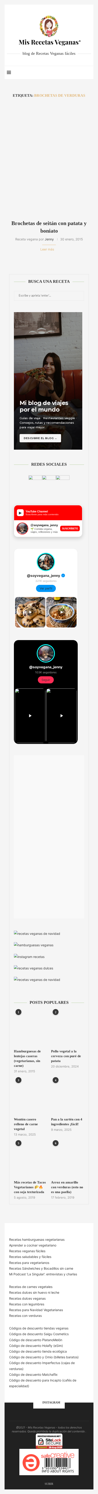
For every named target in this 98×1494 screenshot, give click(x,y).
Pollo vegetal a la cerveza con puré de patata (66, 1056)
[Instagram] (67, 72)
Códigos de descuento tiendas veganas (38, 1328)
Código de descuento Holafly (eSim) (36, 1346)
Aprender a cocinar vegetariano (32, 1245)
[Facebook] (58, 72)
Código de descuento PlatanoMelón (35, 1340)
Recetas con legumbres (26, 1304)
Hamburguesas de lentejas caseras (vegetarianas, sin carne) (27, 1058)
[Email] (72, 72)
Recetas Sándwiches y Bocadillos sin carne (41, 1268)
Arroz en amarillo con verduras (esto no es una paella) (67, 1187)
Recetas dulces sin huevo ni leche (34, 1292)
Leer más (47, 249)
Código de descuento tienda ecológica (38, 1351)
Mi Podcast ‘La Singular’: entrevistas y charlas (43, 1274)
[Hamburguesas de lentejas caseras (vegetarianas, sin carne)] (30, 1028)
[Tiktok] (82, 72)
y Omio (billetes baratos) (60, 1357)
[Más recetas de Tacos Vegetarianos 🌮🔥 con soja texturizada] (30, 1159)
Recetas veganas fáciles (27, 1251)
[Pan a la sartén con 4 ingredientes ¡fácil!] (67, 1096)
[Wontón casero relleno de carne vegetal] (30, 1096)
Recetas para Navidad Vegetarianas (36, 1310)
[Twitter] (63, 72)
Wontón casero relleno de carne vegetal (26, 1124)
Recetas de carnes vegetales (30, 1287)
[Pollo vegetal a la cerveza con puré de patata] (67, 1028)
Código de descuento (25, 1357)
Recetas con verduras (25, 1316)
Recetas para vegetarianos (29, 1263)
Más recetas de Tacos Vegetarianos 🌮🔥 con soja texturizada (30, 1187)
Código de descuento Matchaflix (33, 1374)
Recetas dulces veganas (27, 1298)
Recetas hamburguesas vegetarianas (36, 1239)
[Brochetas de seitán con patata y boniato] (49, 159)
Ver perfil (46, 588)
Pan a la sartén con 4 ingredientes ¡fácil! (66, 1121)
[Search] (89, 72)
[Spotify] (77, 72)
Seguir (45, 680)
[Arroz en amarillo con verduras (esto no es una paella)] (67, 1159)
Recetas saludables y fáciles (30, 1257)
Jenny (49, 239)
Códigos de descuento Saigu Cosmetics (39, 1334)
